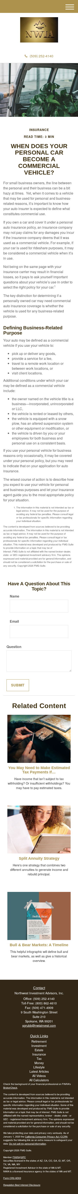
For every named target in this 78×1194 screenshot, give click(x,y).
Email (14, 621)
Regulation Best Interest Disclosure (21, 1184)
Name (14, 596)
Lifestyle (39, 1067)
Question (13, 646)
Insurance (39, 1054)
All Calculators (39, 1080)
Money (39, 1063)
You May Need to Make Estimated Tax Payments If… (39, 770)
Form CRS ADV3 (12, 1178)
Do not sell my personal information (27, 1143)
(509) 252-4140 (41, 55)
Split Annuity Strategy (39, 858)
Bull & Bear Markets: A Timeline (39, 945)
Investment (39, 1045)
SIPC (23, 1157)
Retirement (39, 1041)
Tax (39, 1058)
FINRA (16, 1157)
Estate (39, 1050)
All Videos (39, 1076)
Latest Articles (39, 1071)
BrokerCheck (10, 1087)
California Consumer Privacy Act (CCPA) (46, 1136)
